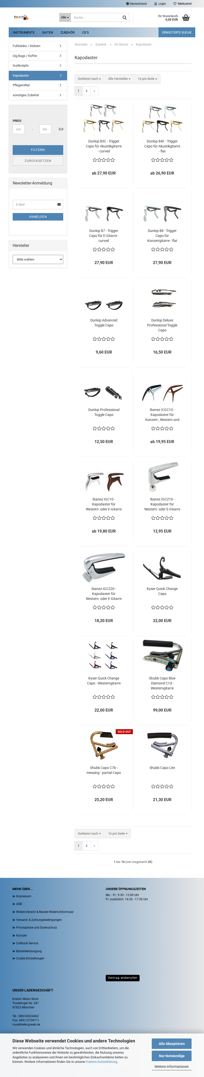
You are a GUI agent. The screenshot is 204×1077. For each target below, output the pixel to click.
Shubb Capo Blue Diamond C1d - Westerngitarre (162, 683)
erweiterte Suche (177, 32)
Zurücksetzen (38, 161)
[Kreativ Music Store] (32, 17)
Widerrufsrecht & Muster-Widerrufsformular (45, 912)
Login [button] (161, 3)
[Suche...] (124, 17)
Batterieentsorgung (29, 951)
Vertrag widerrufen (122, 978)
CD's (85, 32)
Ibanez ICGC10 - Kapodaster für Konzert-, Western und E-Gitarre (162, 415)
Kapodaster (21, 75)
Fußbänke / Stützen (26, 46)
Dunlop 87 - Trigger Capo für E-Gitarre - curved (104, 236)
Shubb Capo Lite (162, 768)
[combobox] (89, 79)
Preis (17, 121)
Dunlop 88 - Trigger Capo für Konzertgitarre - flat (162, 236)
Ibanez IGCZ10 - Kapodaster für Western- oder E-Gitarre (162, 504)
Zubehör (67, 32)
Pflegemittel (21, 85)
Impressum (23, 896)
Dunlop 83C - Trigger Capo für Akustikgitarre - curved (104, 146)
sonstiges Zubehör (26, 95)
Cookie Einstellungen (30, 958)
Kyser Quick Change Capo (162, 591)
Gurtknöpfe (21, 65)
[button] (136, 3)
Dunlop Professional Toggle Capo (103, 412)
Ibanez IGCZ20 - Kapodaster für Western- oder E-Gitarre (104, 594)
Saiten (47, 32)
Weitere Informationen (171, 1067)
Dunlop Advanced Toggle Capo (103, 322)
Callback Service (27, 943)
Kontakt (21, 935)
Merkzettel (184, 3)
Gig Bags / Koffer (25, 56)
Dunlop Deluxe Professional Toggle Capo (162, 325)
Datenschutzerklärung (101, 1062)
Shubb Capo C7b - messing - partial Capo (104, 770)
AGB (19, 904)
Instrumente (24, 32)
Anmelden (38, 217)
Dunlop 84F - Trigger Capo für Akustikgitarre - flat (162, 146)
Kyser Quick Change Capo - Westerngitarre (104, 680)
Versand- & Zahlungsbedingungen (39, 920)
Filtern (38, 150)
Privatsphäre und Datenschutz (36, 927)
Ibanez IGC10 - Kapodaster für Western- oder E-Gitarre (104, 504)
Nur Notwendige (172, 1056)
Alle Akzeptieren (172, 1044)
